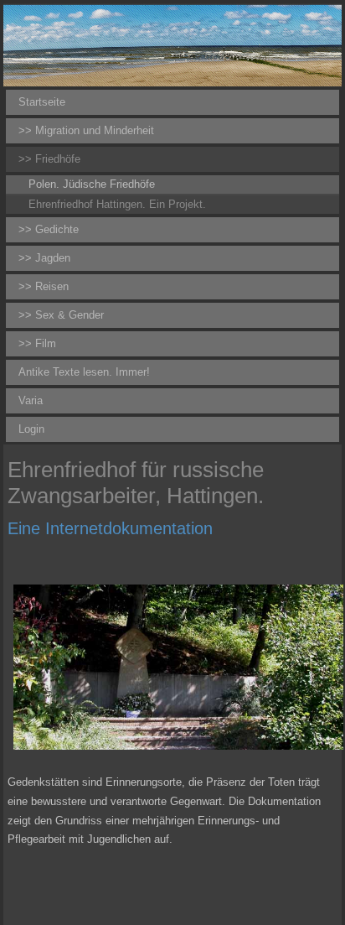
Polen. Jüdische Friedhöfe (91, 184)
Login (31, 429)
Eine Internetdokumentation (110, 528)
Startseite (41, 102)
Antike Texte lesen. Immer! (84, 372)
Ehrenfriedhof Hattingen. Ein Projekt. (117, 204)
